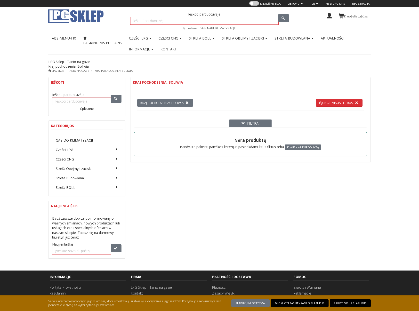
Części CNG (169, 38)
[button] (295, 3)
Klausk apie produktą (303, 147)
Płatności (219, 287)
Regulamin (58, 293)
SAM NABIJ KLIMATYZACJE (218, 28)
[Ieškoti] (283, 18)
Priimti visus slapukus (350, 303)
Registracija (361, 3)
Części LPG (139, 38)
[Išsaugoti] (116, 248)
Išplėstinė (190, 28)
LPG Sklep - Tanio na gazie (151, 287)
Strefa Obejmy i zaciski (243, 38)
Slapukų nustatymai (250, 303)
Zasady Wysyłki (223, 293)
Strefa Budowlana (292, 38)
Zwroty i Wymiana (307, 287)
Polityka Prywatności (65, 287)
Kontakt (137, 293)
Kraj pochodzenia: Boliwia (114, 70)
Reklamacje (302, 293)
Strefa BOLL (200, 38)
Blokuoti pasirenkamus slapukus (299, 303)
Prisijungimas (335, 3)
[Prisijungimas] (329, 15)
